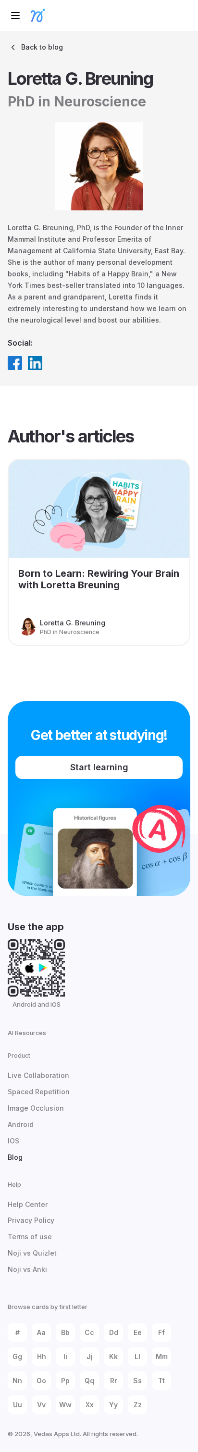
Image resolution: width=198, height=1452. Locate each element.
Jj (90, 1356)
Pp (65, 1380)
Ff (161, 1332)
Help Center (28, 1204)
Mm (162, 1356)
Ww (65, 1404)
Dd (113, 1332)
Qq (89, 1380)
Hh (41, 1356)
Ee (138, 1332)
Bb (65, 1332)
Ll (137, 1356)
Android (21, 1124)
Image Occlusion (36, 1108)
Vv (41, 1404)
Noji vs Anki (27, 1269)
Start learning (99, 767)
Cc (89, 1332)
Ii (65, 1356)
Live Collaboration (38, 1075)
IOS (13, 1141)
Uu (17, 1404)
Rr (113, 1380)
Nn (17, 1380)
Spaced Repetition (39, 1092)
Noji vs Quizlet (32, 1253)
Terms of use (30, 1236)
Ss (137, 1380)
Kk (113, 1356)
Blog (15, 1157)
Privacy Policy (31, 1220)
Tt (161, 1380)
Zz (138, 1404)
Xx (90, 1404)
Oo (41, 1380)
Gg (17, 1356)
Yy (113, 1404)
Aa (41, 1332)
